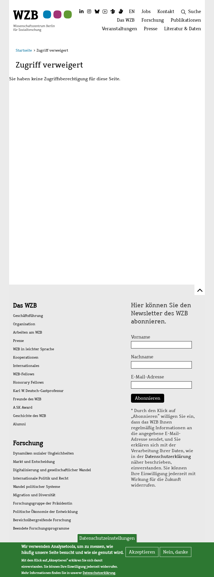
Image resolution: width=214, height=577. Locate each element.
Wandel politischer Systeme (36, 486)
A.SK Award (22, 407)
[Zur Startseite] (34, 20)
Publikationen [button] (187, 21)
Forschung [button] (154, 21)
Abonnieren (147, 398)
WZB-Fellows (23, 374)
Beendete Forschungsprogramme (41, 528)
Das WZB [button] (127, 21)
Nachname (142, 357)
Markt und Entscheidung (34, 461)
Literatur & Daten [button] (184, 30)
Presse (18, 340)
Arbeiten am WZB (27, 332)
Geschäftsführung (28, 315)
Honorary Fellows (28, 382)
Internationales (26, 365)
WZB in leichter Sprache (33, 349)
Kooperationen (25, 357)
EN (132, 11)
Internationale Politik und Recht (40, 478)
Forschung (28, 443)
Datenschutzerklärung (168, 456)
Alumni (19, 424)
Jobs (146, 11)
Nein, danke (175, 552)
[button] (195, 51)
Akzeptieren (142, 552)
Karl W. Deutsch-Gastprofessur (38, 390)
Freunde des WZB (27, 399)
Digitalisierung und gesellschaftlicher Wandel (52, 470)
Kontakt (165, 11)
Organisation (24, 324)
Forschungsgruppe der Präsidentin (42, 503)
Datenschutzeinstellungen (107, 538)
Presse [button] (152, 30)
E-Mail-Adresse (147, 377)
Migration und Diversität (34, 495)
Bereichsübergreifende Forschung (42, 520)
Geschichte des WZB (29, 415)
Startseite (24, 50)
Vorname (140, 337)
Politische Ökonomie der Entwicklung (45, 511)
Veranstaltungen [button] (121, 30)
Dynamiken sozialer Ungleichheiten (43, 453)
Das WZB (25, 305)
